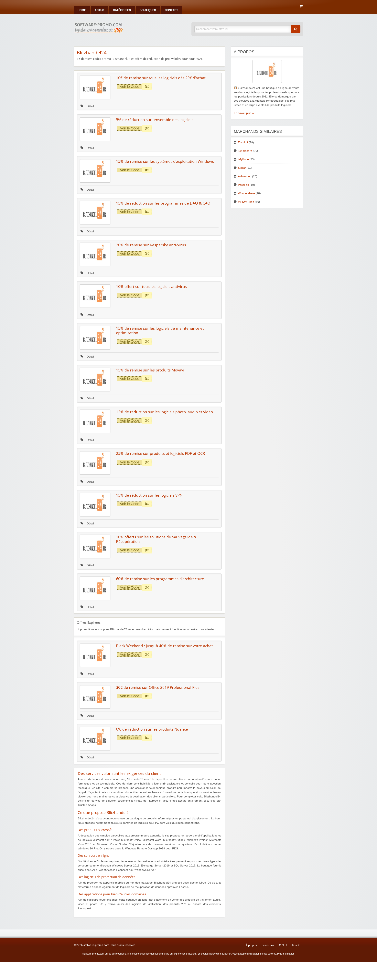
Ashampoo (244, 176)
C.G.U (283, 945)
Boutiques (148, 10)
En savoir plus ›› (244, 113)
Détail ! (90, 106)
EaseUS (243, 142)
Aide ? (295, 945)
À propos (251, 945)
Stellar (242, 167)
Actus (99, 10)
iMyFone (243, 159)
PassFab (243, 184)
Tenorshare (245, 150)
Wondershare (246, 193)
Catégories (122, 10)
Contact (171, 10)
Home (82, 10)
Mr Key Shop (246, 201)
